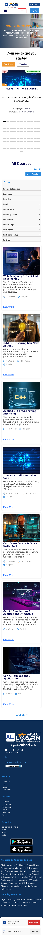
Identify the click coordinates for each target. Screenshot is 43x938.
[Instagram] (18, 750)
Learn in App (33, 922)
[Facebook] (6, 750)
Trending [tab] (23, 64)
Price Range (8, 224)
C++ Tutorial (21, 905)
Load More (21, 714)
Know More (8, 307)
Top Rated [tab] (8, 64)
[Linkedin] (14, 750)
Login (22, 11)
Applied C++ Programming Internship (19, 412)
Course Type (8, 209)
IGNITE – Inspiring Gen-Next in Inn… (21, 344)
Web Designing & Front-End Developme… (20, 277)
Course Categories (11, 189)
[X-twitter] (10, 750)
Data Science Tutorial (32, 899)
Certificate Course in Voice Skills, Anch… (20, 545)
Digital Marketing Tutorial (11, 899)
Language (7, 194)
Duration (7, 199)
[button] (4, 121)
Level (5, 204)
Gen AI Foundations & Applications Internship (18, 612)
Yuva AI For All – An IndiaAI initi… (21, 89)
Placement (8, 219)
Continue (35, 931)
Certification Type (11, 235)
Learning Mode (10, 214)
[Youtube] (22, 750)
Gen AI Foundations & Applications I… (17, 677)
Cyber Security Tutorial (12, 902)
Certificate (8, 230)
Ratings (6, 240)
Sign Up (34, 11)
